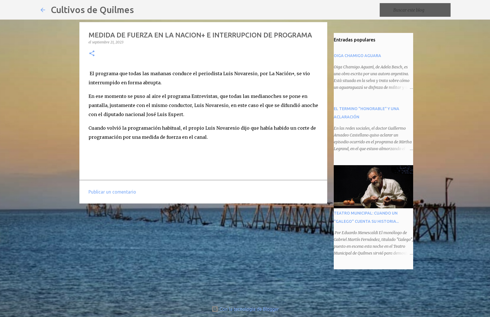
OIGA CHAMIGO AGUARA (357, 55)
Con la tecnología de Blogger (248, 309)
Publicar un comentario (112, 191)
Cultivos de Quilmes (92, 10)
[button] (91, 54)
